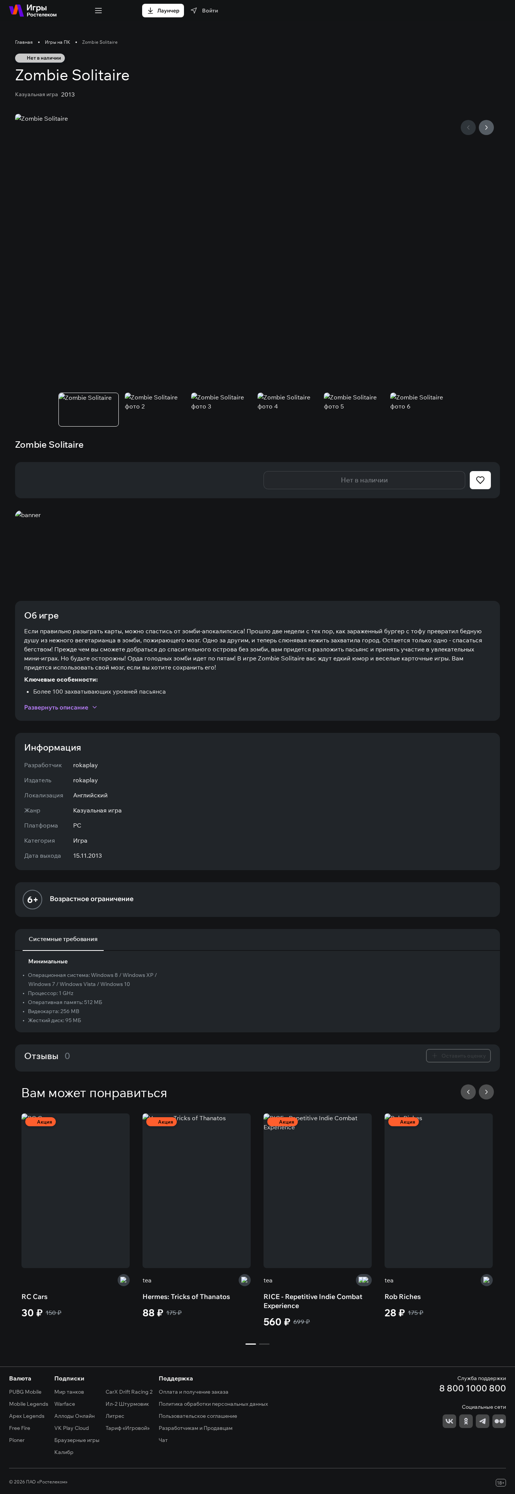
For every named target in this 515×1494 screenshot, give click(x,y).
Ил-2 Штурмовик (127, 1403)
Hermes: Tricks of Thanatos (186, 1296)
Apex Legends (26, 1416)
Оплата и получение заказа (193, 1391)
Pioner (17, 1440)
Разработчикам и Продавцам (196, 1428)
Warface (64, 1403)
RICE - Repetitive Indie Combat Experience (313, 1301)
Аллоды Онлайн (74, 1416)
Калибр (64, 1452)
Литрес (115, 1416)
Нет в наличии (364, 480)
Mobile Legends (28, 1403)
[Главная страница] (33, 11)
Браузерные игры (77, 1440)
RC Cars (34, 1296)
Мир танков (69, 1391)
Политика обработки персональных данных (213, 1403)
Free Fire (19, 1428)
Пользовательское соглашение (198, 1416)
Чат (163, 1440)
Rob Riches (403, 1296)
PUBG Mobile (25, 1391)
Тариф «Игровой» (128, 1428)
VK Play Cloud (71, 1428)
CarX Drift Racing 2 (129, 1391)
